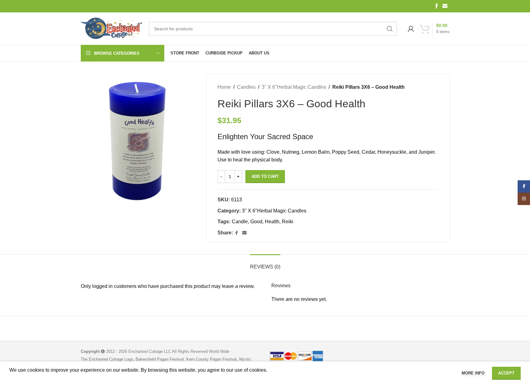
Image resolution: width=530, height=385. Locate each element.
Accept (506, 373)
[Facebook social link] (436, 6)
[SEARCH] (390, 29)
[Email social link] (444, 6)
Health (272, 221)
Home (224, 87)
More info (474, 373)
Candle (240, 221)
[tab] (265, 263)
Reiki (287, 221)
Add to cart (265, 176)
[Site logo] (112, 29)
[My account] (411, 29)
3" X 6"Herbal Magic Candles (294, 87)
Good (256, 221)
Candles (246, 87)
